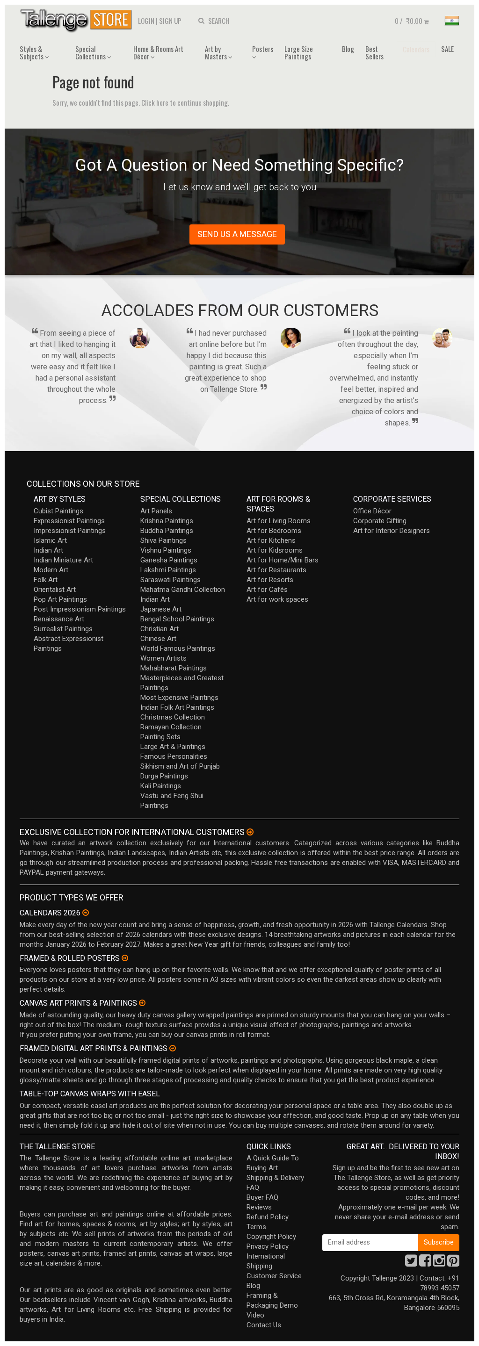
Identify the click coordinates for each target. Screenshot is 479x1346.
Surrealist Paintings (63, 629)
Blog (348, 48)
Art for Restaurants (276, 570)
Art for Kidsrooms (275, 550)
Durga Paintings (164, 776)
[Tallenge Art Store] (78, 20)
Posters (262, 48)
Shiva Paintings (163, 540)
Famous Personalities (173, 756)
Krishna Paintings (166, 521)
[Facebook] (425, 1263)
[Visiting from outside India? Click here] (250, 832)
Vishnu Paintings (165, 550)
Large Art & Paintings (172, 746)
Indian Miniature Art (63, 560)
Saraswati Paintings (170, 580)
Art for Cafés (267, 589)
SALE (447, 48)
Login (146, 20)
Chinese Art (158, 638)
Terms (256, 1227)
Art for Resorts (270, 580)
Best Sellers (374, 52)
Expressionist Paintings (69, 521)
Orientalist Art (55, 589)
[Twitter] (411, 1263)
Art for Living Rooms (279, 521)
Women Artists (163, 658)
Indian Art (48, 550)
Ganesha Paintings (168, 560)
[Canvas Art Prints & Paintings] (142, 1003)
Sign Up (170, 20)
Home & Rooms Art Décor (158, 52)
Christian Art (159, 629)
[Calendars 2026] (85, 912)
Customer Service (274, 1276)
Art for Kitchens (271, 540)
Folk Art (46, 580)
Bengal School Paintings (177, 619)
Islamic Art (50, 540)
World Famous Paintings (177, 648)
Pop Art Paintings (60, 599)
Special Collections (91, 52)
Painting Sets (160, 737)
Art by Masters (216, 52)
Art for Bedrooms (274, 530)
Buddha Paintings (166, 530)
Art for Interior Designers (391, 530)
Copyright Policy (271, 1236)
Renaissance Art (59, 619)
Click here (154, 102)
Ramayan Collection (171, 727)
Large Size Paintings (298, 52)
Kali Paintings (160, 786)
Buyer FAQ (262, 1197)
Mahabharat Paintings (173, 668)
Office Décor (372, 511)
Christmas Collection (172, 717)
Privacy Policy (268, 1246)
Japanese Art (160, 609)
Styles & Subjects (32, 52)
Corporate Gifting (379, 521)
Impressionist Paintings (70, 530)
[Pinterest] (453, 1263)
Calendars (416, 49)
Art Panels (156, 511)
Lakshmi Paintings (168, 570)
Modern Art (51, 570)
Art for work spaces (277, 599)
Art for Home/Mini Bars (283, 560)
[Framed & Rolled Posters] (125, 958)
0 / (408, 20)
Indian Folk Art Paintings (177, 707)
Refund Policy (268, 1217)
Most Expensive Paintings (179, 697)
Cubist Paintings (58, 511)
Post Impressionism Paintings (80, 609)
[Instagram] (439, 1263)
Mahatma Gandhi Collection (182, 589)
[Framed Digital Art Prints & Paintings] (172, 1048)
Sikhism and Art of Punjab (180, 766)
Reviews (259, 1207)
